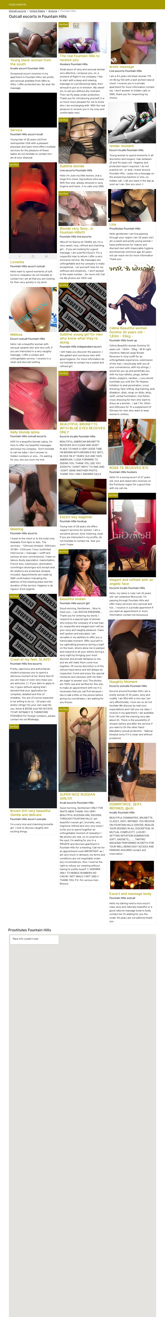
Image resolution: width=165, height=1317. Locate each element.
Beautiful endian (73, 599)
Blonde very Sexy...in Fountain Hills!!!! (76, 230)
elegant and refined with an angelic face (131, 582)
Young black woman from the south (30, 62)
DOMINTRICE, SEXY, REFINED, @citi (125, 806)
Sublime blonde (72, 166)
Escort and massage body (130, 894)
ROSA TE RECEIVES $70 (128, 468)
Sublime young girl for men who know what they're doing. (81, 338)
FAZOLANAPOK (17, 4)
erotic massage (121, 67)
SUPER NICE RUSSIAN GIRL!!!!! (77, 796)
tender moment (121, 146)
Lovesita (17, 262)
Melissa (16, 334)
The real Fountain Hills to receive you (80, 58)
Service (16, 130)
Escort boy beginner (76, 517)
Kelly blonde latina (24, 432)
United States (37, 11)
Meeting (16, 529)
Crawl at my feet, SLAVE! (30, 659)
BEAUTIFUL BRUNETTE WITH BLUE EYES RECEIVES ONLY (82, 428)
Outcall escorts (17, 11)
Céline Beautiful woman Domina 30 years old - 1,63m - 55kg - (128, 332)
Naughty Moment (123, 682)
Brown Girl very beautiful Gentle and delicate (30, 813)
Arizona (52, 11)
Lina (112, 224)
